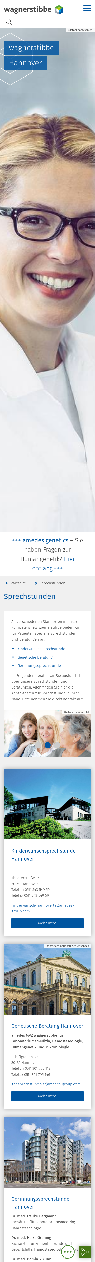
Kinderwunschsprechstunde (41, 649)
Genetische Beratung (35, 657)
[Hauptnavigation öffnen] (87, 8)
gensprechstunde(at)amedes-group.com (46, 1084)
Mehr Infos (47, 923)
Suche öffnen (9, 22)
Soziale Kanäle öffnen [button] (85, 1252)
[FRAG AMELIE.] (68, 1252)
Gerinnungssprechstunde (39, 665)
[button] (38, 745)
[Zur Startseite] (34, 10)
